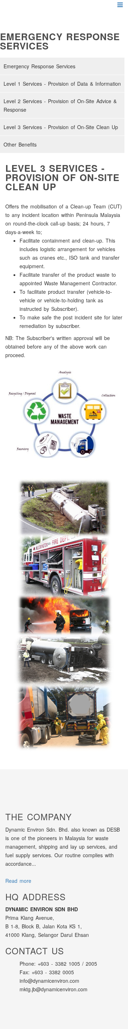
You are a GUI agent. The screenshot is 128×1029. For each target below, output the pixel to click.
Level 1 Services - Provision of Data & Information (62, 83)
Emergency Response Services (39, 66)
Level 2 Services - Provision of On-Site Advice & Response (60, 105)
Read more (18, 880)
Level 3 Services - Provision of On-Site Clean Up (61, 127)
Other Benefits (20, 144)
